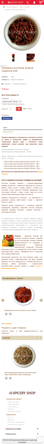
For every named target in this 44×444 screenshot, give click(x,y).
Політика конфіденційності (16, 422)
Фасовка (5, 98)
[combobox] (12, 101)
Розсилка (11, 409)
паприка (9, 323)
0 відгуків (7, 84)
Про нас (10, 417)
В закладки (28, 108)
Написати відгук (20, 84)
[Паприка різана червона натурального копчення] (31, 58)
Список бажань (13, 406)
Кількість (5, 109)
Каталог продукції (12, 7)
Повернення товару (14, 411)
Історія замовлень (14, 404)
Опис (5, 127)
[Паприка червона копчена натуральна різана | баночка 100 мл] (13, 58)
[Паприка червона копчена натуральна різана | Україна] (22, 32)
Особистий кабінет (14, 402)
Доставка (11, 420)
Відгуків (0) (7, 132)
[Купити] (6, 314)
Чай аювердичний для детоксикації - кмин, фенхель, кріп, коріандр (20, 374)
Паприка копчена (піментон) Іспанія (20, 310)
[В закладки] (10, 314)
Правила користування (16, 424)
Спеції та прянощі (25, 7)
